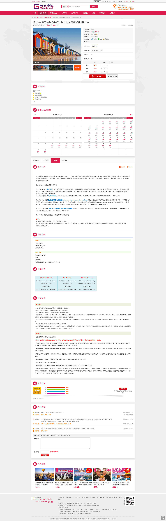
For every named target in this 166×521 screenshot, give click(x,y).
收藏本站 (120, 1)
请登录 (33, 1)
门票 (93, 13)
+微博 (126, 1)
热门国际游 (74, 13)
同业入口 (104, 1)
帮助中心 (115, 1)
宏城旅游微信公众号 (110, 497)
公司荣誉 (77, 497)
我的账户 (44, 1)
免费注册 (38, 1)
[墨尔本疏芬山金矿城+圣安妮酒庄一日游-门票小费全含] (102, 474)
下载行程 (130, 167)
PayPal (95, 39)
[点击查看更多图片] (77, 67)
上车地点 (55, 160)
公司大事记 (69, 497)
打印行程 (123, 167)
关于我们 (112, 13)
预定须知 (64, 160)
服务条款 (100, 497)
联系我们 (102, 13)
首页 (34, 13)
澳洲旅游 (43, 13)
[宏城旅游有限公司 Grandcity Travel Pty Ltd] (43, 6)
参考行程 (36, 160)
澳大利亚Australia (46, 17)
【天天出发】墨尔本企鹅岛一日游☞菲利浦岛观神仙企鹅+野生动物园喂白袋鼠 (64, 484)
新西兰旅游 (53, 13)
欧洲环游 (64, 13)
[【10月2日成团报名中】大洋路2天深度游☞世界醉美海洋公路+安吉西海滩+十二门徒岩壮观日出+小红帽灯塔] (121, 474)
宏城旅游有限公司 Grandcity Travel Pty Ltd (106, 518)
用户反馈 (109, 1)
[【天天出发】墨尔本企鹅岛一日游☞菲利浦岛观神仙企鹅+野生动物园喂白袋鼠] (64, 474)
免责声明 (92, 497)
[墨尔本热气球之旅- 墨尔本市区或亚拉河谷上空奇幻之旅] (44, 474)
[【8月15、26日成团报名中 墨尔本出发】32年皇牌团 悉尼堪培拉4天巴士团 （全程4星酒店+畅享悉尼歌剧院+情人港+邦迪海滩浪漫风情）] (83, 474)
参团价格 (94, 46)
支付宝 (107, 39)
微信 (101, 39)
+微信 (133, 1)
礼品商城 (85, 13)
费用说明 (46, 160)
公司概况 (61, 497)
